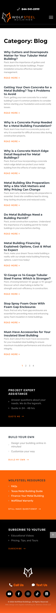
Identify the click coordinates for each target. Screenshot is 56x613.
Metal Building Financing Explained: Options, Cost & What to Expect (27, 246)
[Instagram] (28, 593)
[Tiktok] (37, 593)
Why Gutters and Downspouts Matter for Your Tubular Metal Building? (26, 55)
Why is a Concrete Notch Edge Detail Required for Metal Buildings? (26, 154)
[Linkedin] (46, 593)
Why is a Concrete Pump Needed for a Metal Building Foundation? (28, 124)
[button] (50, 17)
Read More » (12, 78)
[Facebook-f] (18, 593)
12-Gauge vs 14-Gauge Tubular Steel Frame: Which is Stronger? (27, 276)
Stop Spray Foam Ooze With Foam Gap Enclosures (24, 305)
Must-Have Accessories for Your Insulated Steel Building (27, 333)
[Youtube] (9, 593)
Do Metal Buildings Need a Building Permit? (23, 216)
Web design (10, 605)
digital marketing (26, 605)
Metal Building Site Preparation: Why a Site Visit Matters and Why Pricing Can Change (27, 186)
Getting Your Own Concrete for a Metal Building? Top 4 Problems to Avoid (28, 91)
